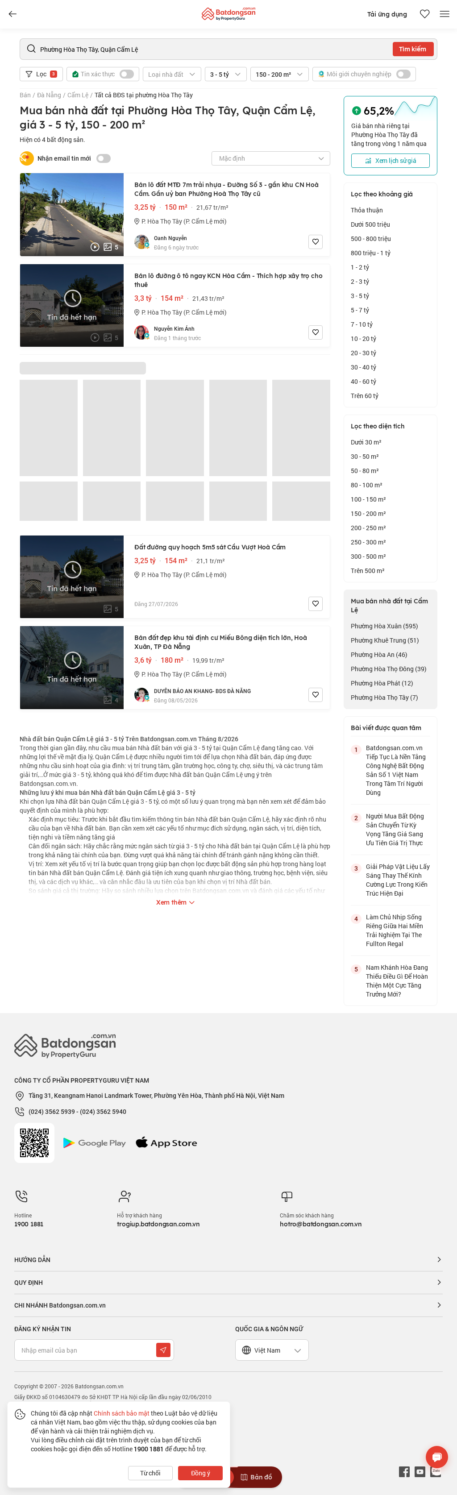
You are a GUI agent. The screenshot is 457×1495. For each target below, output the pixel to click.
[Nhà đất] (228, 12)
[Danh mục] (12, 14)
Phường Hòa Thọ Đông (389, 668)
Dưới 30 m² (366, 442)
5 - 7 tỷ (360, 310)
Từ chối (150, 1473)
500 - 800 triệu (371, 238)
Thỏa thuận (367, 210)
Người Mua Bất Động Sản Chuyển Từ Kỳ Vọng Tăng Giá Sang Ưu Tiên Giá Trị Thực (395, 829)
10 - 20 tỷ (363, 338)
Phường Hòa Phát (382, 683)
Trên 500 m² (368, 570)
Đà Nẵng (49, 95)
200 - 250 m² (368, 527)
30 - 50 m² (365, 456)
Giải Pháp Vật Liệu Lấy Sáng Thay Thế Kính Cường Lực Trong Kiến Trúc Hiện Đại (398, 879)
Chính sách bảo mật (122, 1413)
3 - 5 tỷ (360, 295)
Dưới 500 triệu (370, 224)
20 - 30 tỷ (363, 353)
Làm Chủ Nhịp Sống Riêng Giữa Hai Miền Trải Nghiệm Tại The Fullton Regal (394, 930)
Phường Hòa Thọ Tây (384, 697)
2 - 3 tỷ (360, 281)
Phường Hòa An (379, 654)
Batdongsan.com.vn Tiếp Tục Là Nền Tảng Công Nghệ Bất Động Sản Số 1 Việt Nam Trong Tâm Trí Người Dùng (396, 770)
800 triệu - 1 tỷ (371, 253)
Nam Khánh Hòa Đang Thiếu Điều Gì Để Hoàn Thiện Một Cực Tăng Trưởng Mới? (397, 980)
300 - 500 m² (368, 556)
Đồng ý (200, 1473)
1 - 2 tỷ (360, 267)
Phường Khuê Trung (385, 640)
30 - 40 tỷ (363, 367)
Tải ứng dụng (387, 14)
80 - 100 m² (366, 485)
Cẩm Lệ (77, 95)
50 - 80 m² (365, 470)
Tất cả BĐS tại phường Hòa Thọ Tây (144, 95)
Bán (25, 95)
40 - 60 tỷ (363, 381)
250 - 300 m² (368, 542)
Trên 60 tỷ (364, 395)
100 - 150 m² (368, 499)
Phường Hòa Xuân (384, 626)
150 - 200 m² (368, 513)
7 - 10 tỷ (362, 324)
